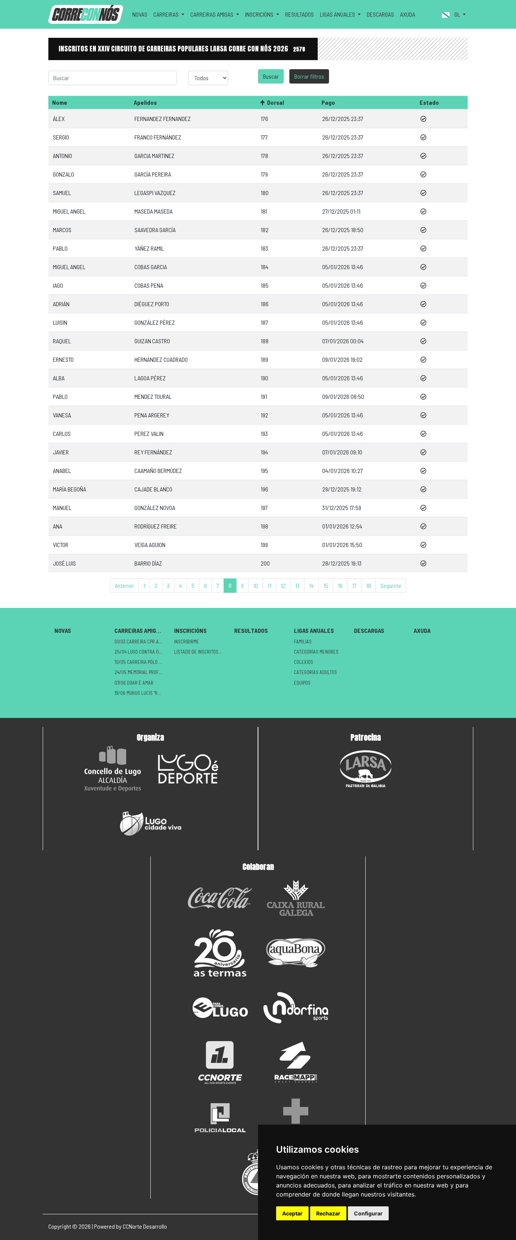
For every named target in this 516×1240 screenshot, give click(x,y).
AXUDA (407, 14)
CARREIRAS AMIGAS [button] (212, 14)
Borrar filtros (309, 76)
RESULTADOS (299, 14)
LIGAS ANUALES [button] (338, 14)
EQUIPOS (302, 683)
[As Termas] (220, 952)
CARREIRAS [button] (166, 14)
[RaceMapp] (296, 1062)
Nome (59, 102)
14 (311, 585)
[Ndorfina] (296, 1007)
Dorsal (275, 102)
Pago (328, 102)
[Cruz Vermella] (296, 1117)
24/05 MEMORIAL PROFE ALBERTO (141, 672)
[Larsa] (366, 768)
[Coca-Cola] (220, 898)
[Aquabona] (296, 952)
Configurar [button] (368, 1213)
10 (255, 585)
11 (269, 585)
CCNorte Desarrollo (145, 1226)
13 (297, 585)
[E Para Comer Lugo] (220, 1007)
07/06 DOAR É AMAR (133, 683)
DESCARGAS (380, 14)
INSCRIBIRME (186, 642)
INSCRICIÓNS (190, 630)
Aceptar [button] (292, 1213)
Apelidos (145, 102)
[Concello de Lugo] (113, 768)
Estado (429, 102)
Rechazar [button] (328, 1213)
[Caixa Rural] (296, 898)
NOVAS (139, 14)
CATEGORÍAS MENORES (316, 652)
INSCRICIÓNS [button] (260, 14)
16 (340, 585)
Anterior (124, 585)
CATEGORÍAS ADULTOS (315, 672)
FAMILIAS (303, 642)
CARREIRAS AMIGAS (138, 630)
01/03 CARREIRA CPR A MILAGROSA (141, 642)
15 (325, 585)
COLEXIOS (303, 662)
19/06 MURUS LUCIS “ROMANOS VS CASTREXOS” (141, 693)
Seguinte (390, 585)
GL (457, 14)
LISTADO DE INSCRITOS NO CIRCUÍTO (201, 652)
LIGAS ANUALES (314, 630)
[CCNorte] (220, 1062)
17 (354, 585)
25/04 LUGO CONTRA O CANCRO (141, 652)
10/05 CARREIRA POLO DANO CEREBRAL (141, 662)
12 (283, 585)
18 (368, 585)
